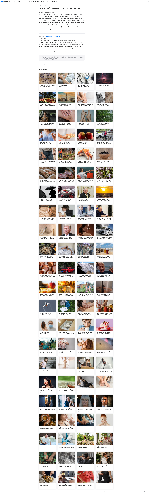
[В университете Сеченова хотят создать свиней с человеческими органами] (47, 176)
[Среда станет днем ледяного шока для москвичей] (104, 119)
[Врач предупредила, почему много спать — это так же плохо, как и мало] (66, 252)
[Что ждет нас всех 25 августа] (104, 81)
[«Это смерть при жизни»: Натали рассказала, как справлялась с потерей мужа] (85, 404)
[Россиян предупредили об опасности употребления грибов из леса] (47, 252)
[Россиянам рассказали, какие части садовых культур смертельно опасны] (47, 461)
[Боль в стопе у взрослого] (104, 385)
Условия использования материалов (114, 491)
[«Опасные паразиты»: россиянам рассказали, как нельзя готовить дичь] (66, 176)
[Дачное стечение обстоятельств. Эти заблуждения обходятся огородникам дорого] (66, 157)
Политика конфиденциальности (144, 491)
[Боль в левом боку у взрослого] (47, 442)
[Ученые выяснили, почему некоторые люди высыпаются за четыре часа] (104, 366)
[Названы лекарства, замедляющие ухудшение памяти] (66, 328)
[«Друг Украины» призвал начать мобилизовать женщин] (85, 195)
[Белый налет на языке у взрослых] (104, 423)
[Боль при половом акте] (85, 385)
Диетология (47, 5)
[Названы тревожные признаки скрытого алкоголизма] (85, 366)
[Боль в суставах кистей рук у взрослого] (66, 347)
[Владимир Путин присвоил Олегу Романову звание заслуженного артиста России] (104, 214)
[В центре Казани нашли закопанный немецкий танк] (104, 100)
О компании (6, 491)
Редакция (105, 491)
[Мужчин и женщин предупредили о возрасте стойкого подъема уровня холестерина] (66, 404)
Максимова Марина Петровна (52, 36)
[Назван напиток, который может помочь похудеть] (104, 461)
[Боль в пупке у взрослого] (47, 366)
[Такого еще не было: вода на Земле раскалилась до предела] (104, 195)
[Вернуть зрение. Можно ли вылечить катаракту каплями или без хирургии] (85, 347)
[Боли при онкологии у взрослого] (66, 214)
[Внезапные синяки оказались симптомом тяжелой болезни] (66, 119)
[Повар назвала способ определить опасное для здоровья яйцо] (66, 138)
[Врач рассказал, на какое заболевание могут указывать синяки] (85, 119)
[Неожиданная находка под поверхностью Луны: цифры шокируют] (66, 461)
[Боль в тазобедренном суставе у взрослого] (47, 157)
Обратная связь (124, 491)
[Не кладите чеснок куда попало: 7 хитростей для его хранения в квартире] (104, 176)
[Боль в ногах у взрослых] (66, 366)
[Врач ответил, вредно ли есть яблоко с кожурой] (85, 138)
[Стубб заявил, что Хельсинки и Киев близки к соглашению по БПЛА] (104, 404)
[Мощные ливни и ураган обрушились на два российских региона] (104, 138)
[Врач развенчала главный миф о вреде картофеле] (47, 480)
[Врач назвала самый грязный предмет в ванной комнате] (104, 290)
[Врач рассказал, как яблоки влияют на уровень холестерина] (47, 100)
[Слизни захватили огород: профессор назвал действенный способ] (66, 385)
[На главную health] (6, 1)
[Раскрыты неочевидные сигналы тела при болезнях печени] (85, 100)
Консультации (41, 5)
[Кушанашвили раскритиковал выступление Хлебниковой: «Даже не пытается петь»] (47, 385)
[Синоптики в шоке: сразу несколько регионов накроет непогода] (85, 252)
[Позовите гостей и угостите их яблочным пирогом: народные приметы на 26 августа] (47, 290)
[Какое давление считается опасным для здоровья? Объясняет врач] (85, 81)
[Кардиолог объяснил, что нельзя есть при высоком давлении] (47, 423)
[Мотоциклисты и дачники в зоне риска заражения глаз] (85, 290)
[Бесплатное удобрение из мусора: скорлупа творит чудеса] (47, 271)
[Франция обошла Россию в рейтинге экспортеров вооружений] (47, 309)
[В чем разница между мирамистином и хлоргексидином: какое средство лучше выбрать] (47, 328)
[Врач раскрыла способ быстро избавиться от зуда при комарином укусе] (104, 347)
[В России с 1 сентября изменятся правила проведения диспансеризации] (85, 214)
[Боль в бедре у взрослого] (104, 480)
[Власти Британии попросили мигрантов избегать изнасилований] (66, 100)
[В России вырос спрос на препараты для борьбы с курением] (47, 138)
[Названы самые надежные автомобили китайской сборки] (66, 271)
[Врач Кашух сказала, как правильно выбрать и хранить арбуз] (85, 480)
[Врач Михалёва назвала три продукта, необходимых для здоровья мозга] (85, 157)
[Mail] (2, 1)
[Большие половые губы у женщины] (66, 81)
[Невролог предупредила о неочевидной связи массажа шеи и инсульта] (85, 309)
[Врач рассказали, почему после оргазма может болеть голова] (47, 214)
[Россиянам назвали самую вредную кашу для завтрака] (66, 195)
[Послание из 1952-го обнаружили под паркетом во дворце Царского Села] (47, 81)
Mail (2, 491)
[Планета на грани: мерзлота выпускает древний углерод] (85, 271)
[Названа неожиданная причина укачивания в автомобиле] (47, 119)
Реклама (10, 491)
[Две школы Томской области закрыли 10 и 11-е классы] (66, 309)
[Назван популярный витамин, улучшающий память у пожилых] (85, 442)
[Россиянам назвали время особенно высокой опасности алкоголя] (104, 252)
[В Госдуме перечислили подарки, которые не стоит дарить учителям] (85, 176)
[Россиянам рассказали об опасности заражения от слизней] (66, 290)
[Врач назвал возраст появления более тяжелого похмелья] (104, 271)
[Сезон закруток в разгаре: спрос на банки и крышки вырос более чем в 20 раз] (104, 309)
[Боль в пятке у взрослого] (85, 423)
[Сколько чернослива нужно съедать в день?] (104, 157)
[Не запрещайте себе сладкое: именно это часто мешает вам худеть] (104, 328)
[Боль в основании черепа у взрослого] (85, 461)
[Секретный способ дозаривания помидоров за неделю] (104, 442)
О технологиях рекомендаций (133, 491)
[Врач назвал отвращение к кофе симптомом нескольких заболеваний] (85, 328)
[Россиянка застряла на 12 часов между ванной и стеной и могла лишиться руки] (66, 442)
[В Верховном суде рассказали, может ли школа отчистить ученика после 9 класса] (66, 480)
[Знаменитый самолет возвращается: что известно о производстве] (47, 347)
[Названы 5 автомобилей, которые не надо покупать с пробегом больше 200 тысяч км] (104, 233)
